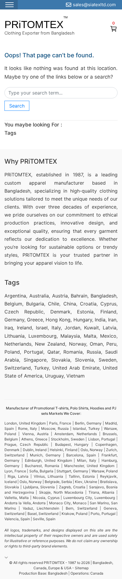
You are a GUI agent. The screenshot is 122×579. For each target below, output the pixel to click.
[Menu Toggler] (9, 4)
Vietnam (75, 376)
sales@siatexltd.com (94, 4)
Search (17, 106)
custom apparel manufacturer (44, 183)
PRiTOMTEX (33, 24)
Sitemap (82, 568)
